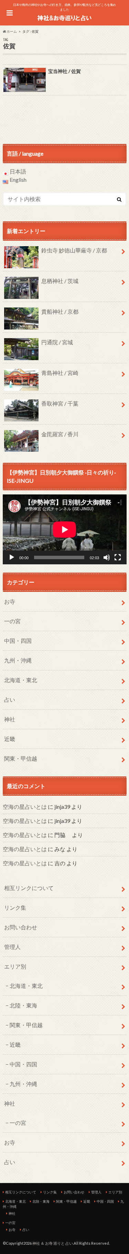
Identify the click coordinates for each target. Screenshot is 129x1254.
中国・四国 (18, 640)
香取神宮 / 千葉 (59, 403)
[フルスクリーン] (117, 557)
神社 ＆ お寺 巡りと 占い (52, 1243)
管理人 (12, 946)
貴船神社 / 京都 (59, 311)
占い (9, 699)
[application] (65, 529)
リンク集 (15, 907)
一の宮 (12, 621)
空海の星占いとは (25, 806)
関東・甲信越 (20, 758)
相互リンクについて (29, 888)
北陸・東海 (23, 1005)
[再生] (11, 557)
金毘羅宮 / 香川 (59, 434)
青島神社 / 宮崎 (59, 372)
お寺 (9, 601)
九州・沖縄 (18, 660)
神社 (9, 719)
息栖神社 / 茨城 (59, 281)
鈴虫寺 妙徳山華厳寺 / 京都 (74, 250)
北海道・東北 (20, 680)
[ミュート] (106, 557)
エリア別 (15, 966)
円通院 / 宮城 (57, 342)
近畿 (9, 738)
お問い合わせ (20, 927)
